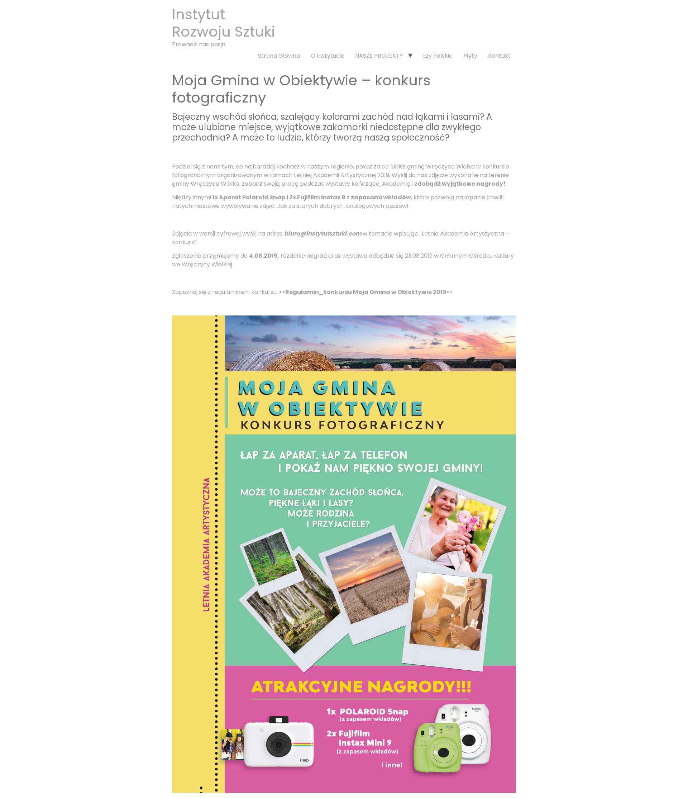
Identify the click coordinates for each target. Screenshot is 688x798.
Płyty (470, 56)
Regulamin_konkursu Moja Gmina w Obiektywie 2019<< (369, 292)
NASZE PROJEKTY (379, 56)
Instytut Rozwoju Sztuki (223, 23)
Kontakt (499, 56)
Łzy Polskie (438, 56)
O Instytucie (327, 56)
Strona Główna (279, 56)
